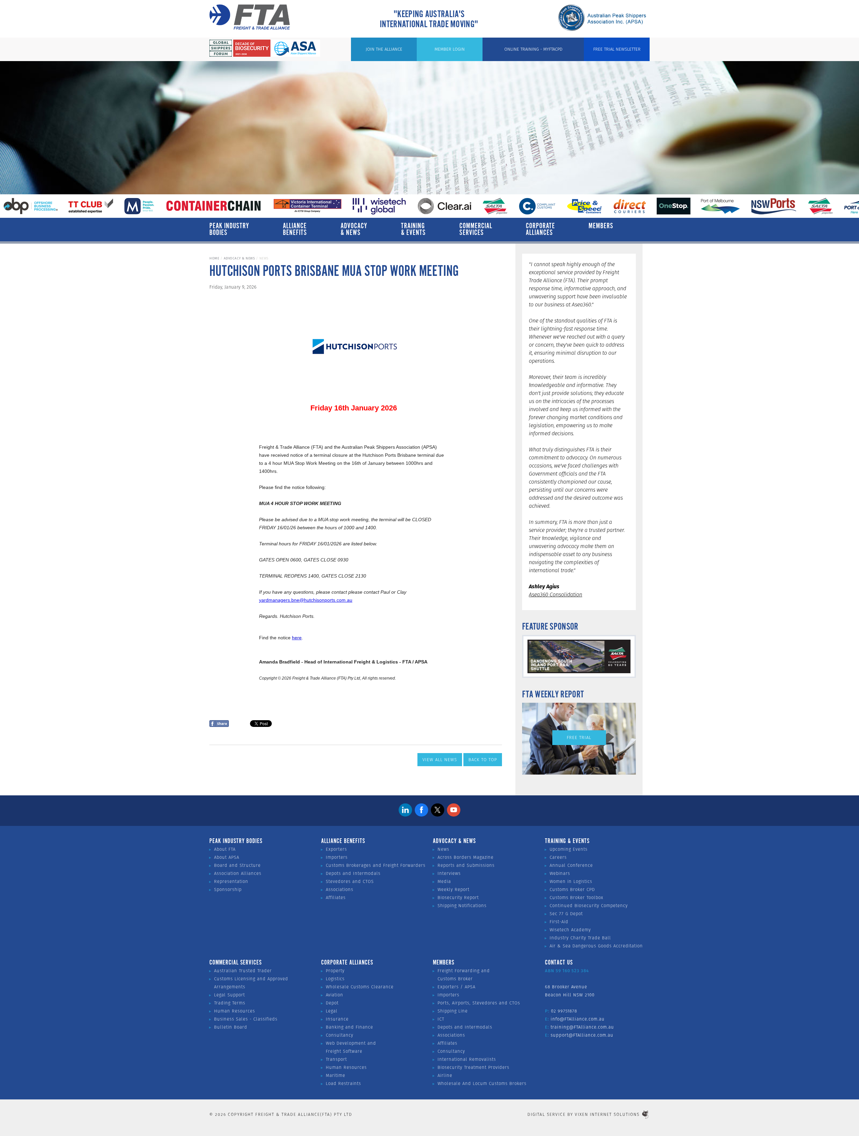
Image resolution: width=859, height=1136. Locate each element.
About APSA (226, 857)
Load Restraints (343, 1083)
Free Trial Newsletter (617, 49)
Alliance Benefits (295, 229)
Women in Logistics (571, 881)
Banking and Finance (349, 1027)
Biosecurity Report (458, 897)
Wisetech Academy (570, 930)
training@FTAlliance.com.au (582, 1027)
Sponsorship (228, 889)
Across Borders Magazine (466, 857)
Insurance (337, 1019)
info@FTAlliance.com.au (578, 1019)
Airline (445, 1075)
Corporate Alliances (540, 229)
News (443, 849)
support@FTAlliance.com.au (582, 1035)
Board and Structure (237, 865)
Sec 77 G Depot (566, 913)
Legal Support (229, 995)
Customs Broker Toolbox (576, 897)
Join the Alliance (384, 49)
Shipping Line (453, 1011)
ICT (441, 1019)
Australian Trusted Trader (243, 971)
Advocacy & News (354, 229)
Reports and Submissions (466, 865)
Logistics (335, 979)
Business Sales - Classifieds (245, 1019)
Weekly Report (453, 889)
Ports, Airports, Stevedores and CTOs (479, 1003)
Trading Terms (229, 1003)
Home (214, 258)
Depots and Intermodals (353, 873)
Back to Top (482, 759)
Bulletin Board (230, 1027)
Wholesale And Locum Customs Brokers (482, 1083)
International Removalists (467, 1059)
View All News (439, 759)
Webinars (560, 873)
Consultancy (339, 1035)
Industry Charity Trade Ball (580, 938)
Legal (332, 1011)
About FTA (225, 849)
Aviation (334, 995)
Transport (336, 1059)
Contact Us (559, 963)
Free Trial (579, 737)
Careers (558, 857)
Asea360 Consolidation (555, 594)
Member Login (450, 49)
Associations (339, 889)
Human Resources (234, 1011)
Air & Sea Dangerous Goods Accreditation (596, 946)
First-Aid (559, 922)
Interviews (449, 873)
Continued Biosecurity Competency (589, 905)
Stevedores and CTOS (350, 881)
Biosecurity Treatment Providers (473, 1067)
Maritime (335, 1075)
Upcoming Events (569, 849)
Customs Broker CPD (572, 889)
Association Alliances (237, 873)
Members (601, 226)
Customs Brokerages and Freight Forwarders (375, 865)
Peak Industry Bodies (229, 229)
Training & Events (413, 229)
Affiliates (336, 897)
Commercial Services (475, 229)
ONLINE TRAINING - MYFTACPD (533, 49)
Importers (337, 857)
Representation (231, 881)
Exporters (336, 849)
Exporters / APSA (456, 987)
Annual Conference (571, 865)
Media (444, 881)
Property (335, 971)
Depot (332, 1003)
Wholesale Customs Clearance (360, 987)
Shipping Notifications (462, 905)
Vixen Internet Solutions (607, 1114)
